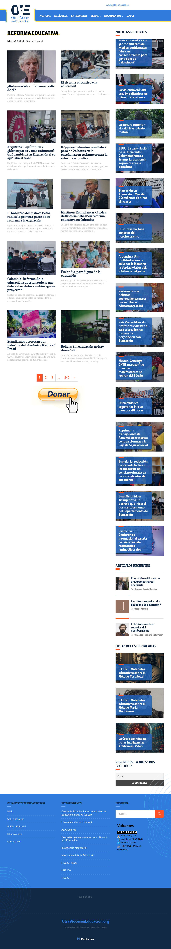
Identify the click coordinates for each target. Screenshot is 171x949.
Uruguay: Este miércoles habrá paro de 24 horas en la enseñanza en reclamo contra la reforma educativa (84, 152)
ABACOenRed (68, 829)
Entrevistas (79, 16)
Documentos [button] (113, 16)
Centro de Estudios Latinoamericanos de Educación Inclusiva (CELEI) (83, 813)
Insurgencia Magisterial (74, 847)
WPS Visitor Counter (138, 849)
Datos (130, 16)
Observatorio (14, 834)
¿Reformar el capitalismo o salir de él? (30, 88)
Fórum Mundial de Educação (77, 822)
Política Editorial (16, 826)
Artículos (61, 16)
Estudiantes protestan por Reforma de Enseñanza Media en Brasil (31, 345)
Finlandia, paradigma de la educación (81, 274)
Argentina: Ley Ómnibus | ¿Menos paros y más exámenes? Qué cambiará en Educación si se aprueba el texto (31, 152)
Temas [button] (95, 16)
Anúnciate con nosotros (117, 5)
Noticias (45, 16)
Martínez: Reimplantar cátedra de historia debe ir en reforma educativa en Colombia (84, 216)
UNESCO (66, 870)
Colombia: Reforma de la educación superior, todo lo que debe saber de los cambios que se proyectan (31, 284)
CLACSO (65, 878)
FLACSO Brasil (69, 862)
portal (40, 41)
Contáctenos (14, 841)
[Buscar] (159, 814)
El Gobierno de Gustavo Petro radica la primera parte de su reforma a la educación (28, 217)
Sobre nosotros (15, 819)
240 (66, 377)
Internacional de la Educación (77, 855)
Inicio (10, 811)
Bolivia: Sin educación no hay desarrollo (82, 348)
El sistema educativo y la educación (79, 84)
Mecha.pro (87, 939)
